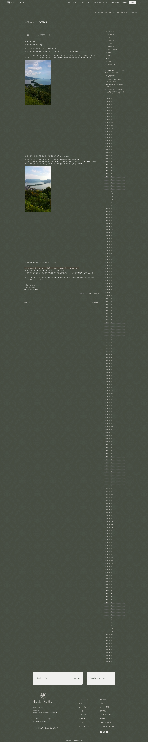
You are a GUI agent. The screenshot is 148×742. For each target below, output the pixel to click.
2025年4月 (109, 146)
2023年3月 (109, 220)
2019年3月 (109, 346)
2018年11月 (109, 357)
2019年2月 (109, 349)
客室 (74, 2)
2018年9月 (109, 363)
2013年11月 (109, 524)
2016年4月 (109, 450)
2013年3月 (109, 548)
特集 (107, 58)
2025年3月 (109, 149)
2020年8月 (109, 298)
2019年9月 (109, 328)
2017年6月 (109, 408)
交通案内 (125, 2)
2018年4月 (109, 378)
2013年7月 (109, 536)
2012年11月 (109, 560)
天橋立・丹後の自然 (93, 293)
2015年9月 (109, 471)
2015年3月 (109, 486)
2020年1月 (109, 316)
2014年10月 (109, 495)
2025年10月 (109, 128)
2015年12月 (109, 462)
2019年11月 (109, 322)
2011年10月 (109, 599)
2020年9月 (109, 295)
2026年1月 (109, 119)
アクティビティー (111, 32)
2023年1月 (109, 226)
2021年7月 (109, 265)
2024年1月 (109, 191)
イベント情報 (110, 34)
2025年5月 (109, 143)
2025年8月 (109, 134)
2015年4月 (109, 483)
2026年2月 (109, 116)
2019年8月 (109, 331)
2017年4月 (109, 414)
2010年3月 (109, 655)
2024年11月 (109, 161)
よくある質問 (104, 707)
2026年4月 (109, 110)
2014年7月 (109, 503)
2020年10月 (109, 292)
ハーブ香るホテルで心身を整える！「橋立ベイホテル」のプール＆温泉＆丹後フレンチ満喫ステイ (114, 91)
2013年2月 (109, 551)
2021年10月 (109, 256)
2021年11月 (109, 253)
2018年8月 (109, 366)
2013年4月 (109, 545)
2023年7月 (109, 208)
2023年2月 (109, 223)
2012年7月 (109, 572)
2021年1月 (109, 283)
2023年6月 (109, 211)
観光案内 (82, 718)
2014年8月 (109, 501)
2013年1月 (109, 554)
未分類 (108, 55)
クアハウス (106, 2)
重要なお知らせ (110, 64)
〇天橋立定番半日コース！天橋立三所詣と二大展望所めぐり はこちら (51, 268)
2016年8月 (109, 438)
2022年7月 (109, 235)
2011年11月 (109, 596)
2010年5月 (109, 649)
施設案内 (108, 52)
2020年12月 (109, 286)
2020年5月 (109, 307)
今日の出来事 (110, 46)
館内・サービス (116, 2)
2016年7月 (109, 441)
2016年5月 (109, 447)
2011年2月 (109, 623)
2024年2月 (109, 188)
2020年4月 (109, 310)
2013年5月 (109, 542)
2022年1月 (109, 250)
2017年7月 (109, 405)
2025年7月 (109, 137)
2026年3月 (109, 113)
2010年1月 (109, 661)
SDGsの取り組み (105, 722)
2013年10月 (109, 527)
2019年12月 (109, 319)
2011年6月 (109, 611)
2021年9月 (109, 259)
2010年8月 (109, 640)
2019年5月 (109, 340)
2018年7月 (109, 369)
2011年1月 (109, 626)
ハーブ (88, 2)
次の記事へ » (96, 302)
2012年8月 (109, 569)
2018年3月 (109, 381)
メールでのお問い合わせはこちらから (45, 728)
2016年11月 (109, 429)
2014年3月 (109, 512)
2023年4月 (109, 217)
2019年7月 (109, 334)
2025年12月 (109, 122)
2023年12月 (109, 194)
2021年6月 (109, 268)
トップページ (83, 699)
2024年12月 (109, 158)
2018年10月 (109, 360)
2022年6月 (109, 238)
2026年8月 (109, 98)
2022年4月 (109, 244)
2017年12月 (109, 390)
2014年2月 (109, 515)
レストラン (81, 2)
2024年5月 (109, 179)
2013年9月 (109, 530)
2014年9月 (109, 498)
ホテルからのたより (112, 40)
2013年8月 (109, 533)
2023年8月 (109, 206)
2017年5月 (109, 411)
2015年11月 (109, 465)
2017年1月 (109, 423)
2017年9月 (109, 399)
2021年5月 (109, 271)
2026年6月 (109, 104)
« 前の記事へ (26, 302)
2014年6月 (109, 506)
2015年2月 (109, 489)
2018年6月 (109, 372)
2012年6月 (109, 575)
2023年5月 (109, 214)
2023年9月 (109, 203)
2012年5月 (109, 578)
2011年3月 (109, 620)
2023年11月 (109, 197)
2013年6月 (109, 539)
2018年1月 (109, 387)
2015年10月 (109, 468)
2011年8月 (109, 605)
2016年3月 (109, 453)
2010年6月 (109, 646)
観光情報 (108, 61)
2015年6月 (109, 477)
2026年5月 (109, 107)
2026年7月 (109, 101)
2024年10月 (109, 164)
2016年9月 (109, 435)
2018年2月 (109, 384)
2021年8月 (109, 262)
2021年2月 (109, 280)
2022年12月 (109, 229)
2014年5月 (109, 509)
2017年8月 (109, 402)
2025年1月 (109, 155)
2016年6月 (109, 444)
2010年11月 (109, 632)
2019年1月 (109, 352)
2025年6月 (109, 140)
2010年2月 (109, 658)
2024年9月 (109, 167)
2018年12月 (109, 354)
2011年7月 (109, 608)
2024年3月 (109, 185)
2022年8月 (109, 232)
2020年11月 (109, 289)
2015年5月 (109, 480)
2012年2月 (109, 587)
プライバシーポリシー (107, 714)
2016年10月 (109, 432)
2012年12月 (109, 557)
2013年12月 (109, 521)
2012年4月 (109, 581)
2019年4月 (109, 343)
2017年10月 (109, 396)
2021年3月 (109, 277)
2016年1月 (109, 459)
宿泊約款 (103, 718)
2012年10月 (109, 563)
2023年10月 (109, 200)
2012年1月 (109, 590)
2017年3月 (109, 417)
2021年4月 (109, 274)
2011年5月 (109, 614)
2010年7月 (109, 643)
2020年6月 (109, 304)
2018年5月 (109, 375)
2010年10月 (109, 634)
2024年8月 (109, 170)
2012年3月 (109, 584)
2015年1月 (109, 492)
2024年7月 (109, 173)
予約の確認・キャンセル (96, 678)
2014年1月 (109, 518)
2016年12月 (109, 426)
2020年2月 (109, 313)
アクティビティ (96, 2)
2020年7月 (109, 301)
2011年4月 (109, 617)
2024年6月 (109, 176)
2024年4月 (109, 182)
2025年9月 (109, 131)
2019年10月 (109, 325)
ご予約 (132, 2)
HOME (69, 2)
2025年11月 (109, 125)
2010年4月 (109, 652)
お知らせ (103, 703)
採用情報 (103, 711)
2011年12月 (109, 593)
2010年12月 (109, 629)
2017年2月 (109, 420)
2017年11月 (109, 393)
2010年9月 (109, 637)
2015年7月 (109, 474)
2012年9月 (109, 566)
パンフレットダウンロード (109, 726)
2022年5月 (109, 241)
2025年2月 (109, 152)
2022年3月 (109, 247)
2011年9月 (109, 602)
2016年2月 (109, 456)
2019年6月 (109, 337)
